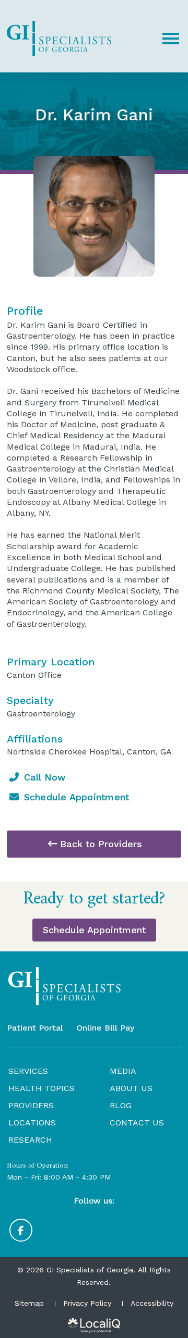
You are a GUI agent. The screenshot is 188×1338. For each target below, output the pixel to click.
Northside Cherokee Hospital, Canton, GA (89, 752)
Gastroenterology (41, 713)
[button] (170, 38)
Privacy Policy (87, 1303)
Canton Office (34, 675)
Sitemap (29, 1303)
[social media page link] (20, 1230)
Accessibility (152, 1303)
